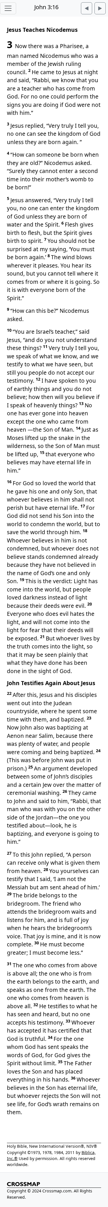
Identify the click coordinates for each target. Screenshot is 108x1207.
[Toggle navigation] (8, 8)
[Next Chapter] (100, 8)
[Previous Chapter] (86, 8)
